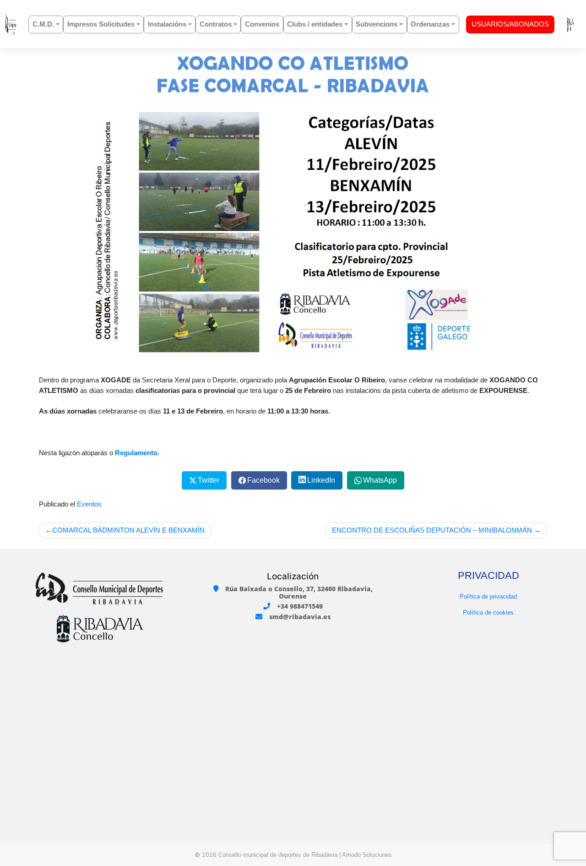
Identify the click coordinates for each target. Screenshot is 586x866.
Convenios (262, 24)
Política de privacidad (488, 596)
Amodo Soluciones (367, 854)
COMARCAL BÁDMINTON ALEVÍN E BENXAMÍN (128, 530)
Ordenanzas (430, 24)
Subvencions (376, 24)
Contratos (216, 24)
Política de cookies (488, 612)
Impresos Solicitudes (101, 24)
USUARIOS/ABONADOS (510, 24)
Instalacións (167, 24)
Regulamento (136, 453)
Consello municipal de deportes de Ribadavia (277, 854)
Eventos (89, 504)
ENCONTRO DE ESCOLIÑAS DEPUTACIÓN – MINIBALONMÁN (432, 530)
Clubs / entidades (314, 24)
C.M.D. (43, 24)
